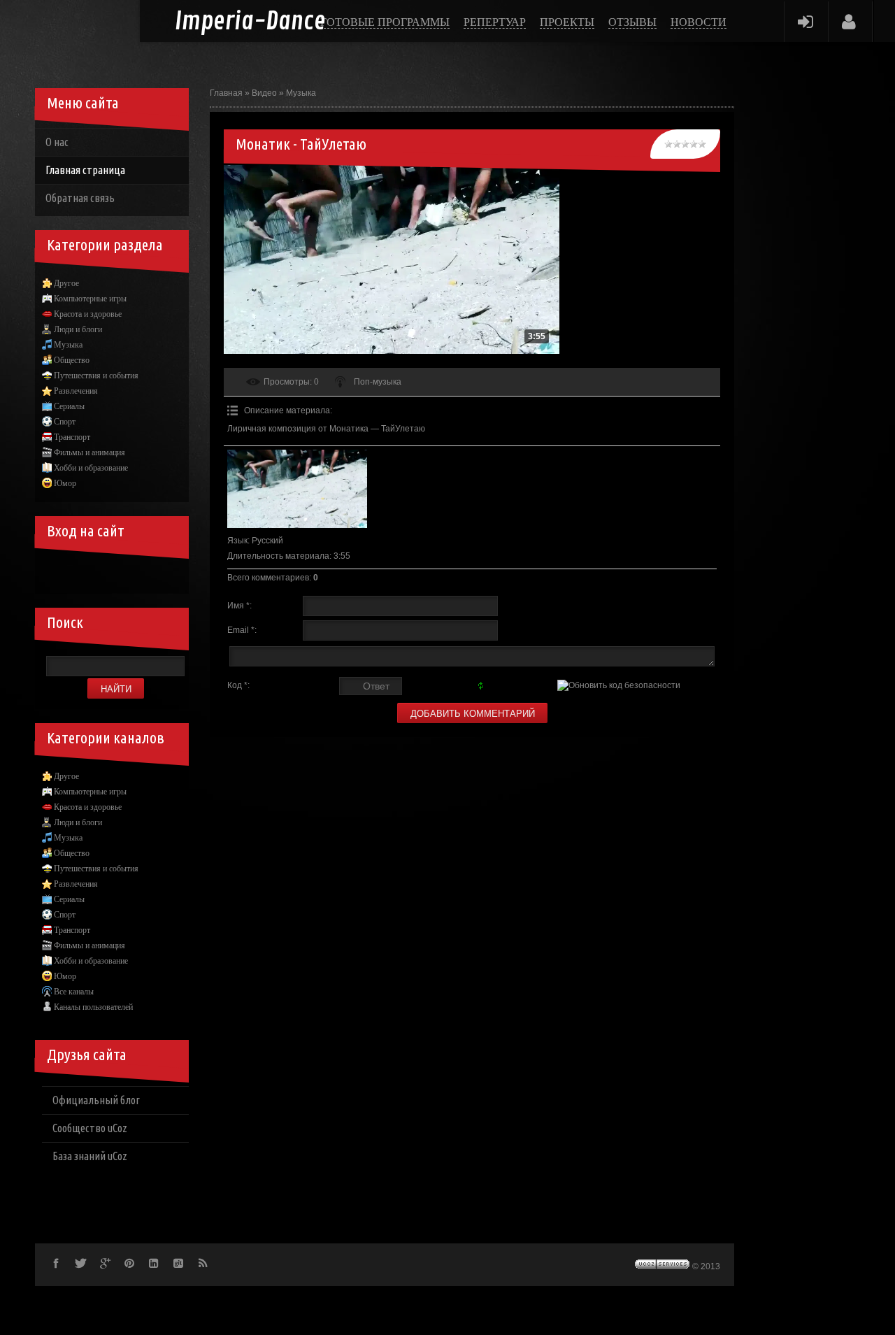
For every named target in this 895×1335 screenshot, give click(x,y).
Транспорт (72, 437)
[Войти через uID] (55, 572)
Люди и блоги (78, 329)
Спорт (65, 422)
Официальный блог (96, 1100)
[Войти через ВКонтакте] (79, 572)
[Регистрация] (849, 21)
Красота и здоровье (88, 314)
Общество (72, 360)
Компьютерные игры (90, 299)
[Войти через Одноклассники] (174, 572)
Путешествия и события (96, 375)
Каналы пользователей (93, 1007)
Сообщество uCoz (89, 1128)
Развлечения (76, 391)
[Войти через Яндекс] (127, 572)
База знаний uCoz (89, 1156)
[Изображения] (297, 489)
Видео (264, 93)
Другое (66, 283)
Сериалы (69, 406)
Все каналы (74, 992)
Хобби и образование (91, 468)
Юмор (65, 483)
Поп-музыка (377, 382)
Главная (226, 93)
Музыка (301, 93)
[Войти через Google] (151, 572)
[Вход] (805, 21)
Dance (250, 22)
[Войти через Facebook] (103, 572)
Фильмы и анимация (89, 452)
